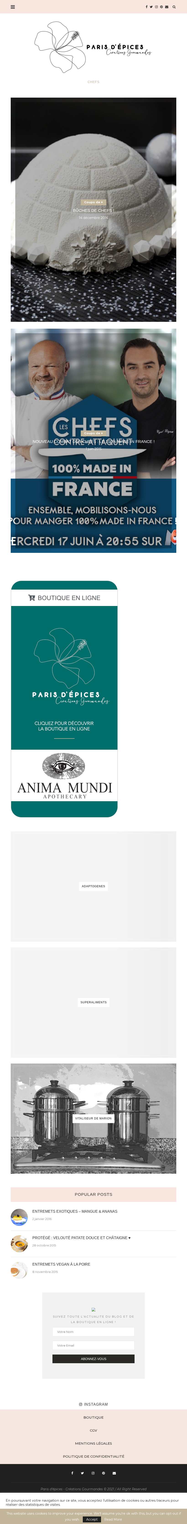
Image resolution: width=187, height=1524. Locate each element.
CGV (93, 1430)
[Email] (166, 6)
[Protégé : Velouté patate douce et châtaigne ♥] (19, 1243)
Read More (113, 1519)
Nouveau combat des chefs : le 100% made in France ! (94, 441)
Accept (92, 1519)
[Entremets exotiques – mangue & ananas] (19, 1217)
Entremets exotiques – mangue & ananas (74, 1211)
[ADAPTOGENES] (93, 886)
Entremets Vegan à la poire (61, 1264)
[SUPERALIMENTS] (93, 1002)
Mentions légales (93, 1443)
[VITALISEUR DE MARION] (93, 1119)
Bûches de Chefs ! (93, 210)
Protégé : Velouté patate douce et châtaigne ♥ (81, 1238)
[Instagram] (156, 6)
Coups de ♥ (93, 202)
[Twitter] (151, 6)
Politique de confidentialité (93, 1456)
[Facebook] (147, 6)
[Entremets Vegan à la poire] (19, 1270)
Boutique (93, 1417)
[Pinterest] (161, 6)
